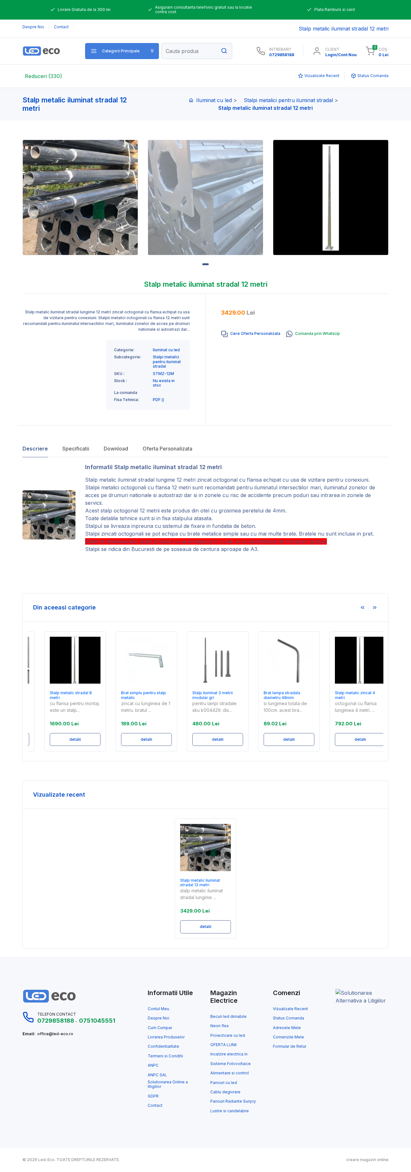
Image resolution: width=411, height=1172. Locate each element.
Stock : (120, 381)
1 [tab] (205, 264)
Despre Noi (158, 1018)
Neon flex (219, 1026)
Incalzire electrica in (229, 1054)
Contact (155, 1105)
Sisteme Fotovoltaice (230, 1064)
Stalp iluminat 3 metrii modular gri (200, 695)
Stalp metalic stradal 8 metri (59, 695)
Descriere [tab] (35, 448)
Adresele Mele (287, 1028)
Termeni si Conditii (165, 1056)
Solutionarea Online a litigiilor (168, 1084)
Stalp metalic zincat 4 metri (343, 695)
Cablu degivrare (225, 1092)
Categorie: (124, 350)
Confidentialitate (163, 1046)
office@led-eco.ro (55, 1034)
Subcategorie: (127, 357)
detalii (63, 739)
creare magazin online (367, 1160)
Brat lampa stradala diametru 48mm (270, 695)
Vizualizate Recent (290, 1009)
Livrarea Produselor (166, 1037)
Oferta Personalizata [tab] (167, 448)
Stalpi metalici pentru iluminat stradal (288, 100)
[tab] (251, 333)
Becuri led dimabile (228, 1016)
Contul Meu (158, 1009)
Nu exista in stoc (164, 383)
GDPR (153, 1096)
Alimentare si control (229, 1073)
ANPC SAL (157, 1075)
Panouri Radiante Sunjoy (233, 1101)
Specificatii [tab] (75, 448)
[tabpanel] (80, 197)
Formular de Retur (289, 1046)
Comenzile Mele (288, 1037)
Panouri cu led (223, 1082)
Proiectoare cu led (227, 1035)
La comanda (125, 392)
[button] (122, 51)
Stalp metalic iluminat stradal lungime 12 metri (140, 480)
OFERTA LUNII (223, 1045)
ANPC (153, 1065)
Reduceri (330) (43, 76)
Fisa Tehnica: (126, 400)
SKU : (119, 374)
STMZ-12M (163, 374)
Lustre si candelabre (229, 1111)
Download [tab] (116, 448)
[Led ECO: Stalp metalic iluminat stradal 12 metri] (48, 51)
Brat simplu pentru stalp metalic (131, 695)
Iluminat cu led (214, 100)
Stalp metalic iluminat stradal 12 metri (200, 882)
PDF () (158, 400)
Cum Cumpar (160, 1028)
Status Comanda (288, 1018)
